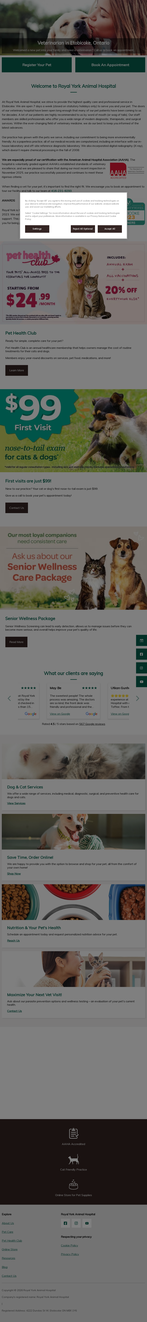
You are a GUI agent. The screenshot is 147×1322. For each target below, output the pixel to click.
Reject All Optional (83, 229)
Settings (37, 229)
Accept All (110, 229)
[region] (73, 215)
